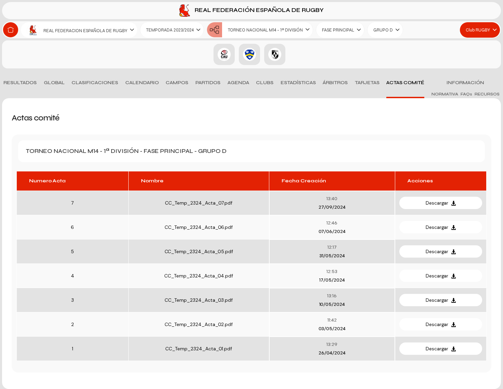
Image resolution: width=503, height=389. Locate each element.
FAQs (466, 94)
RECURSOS (487, 94)
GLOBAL (54, 83)
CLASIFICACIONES (95, 83)
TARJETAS (367, 83)
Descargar (437, 203)
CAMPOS (177, 83)
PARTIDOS (207, 83)
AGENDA (238, 83)
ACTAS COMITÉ (405, 83)
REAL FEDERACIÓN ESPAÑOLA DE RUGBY (258, 10)
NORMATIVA (444, 94)
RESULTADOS (20, 83)
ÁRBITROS (335, 83)
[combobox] (79, 30)
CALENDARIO (142, 83)
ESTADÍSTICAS (298, 83)
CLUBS (264, 83)
